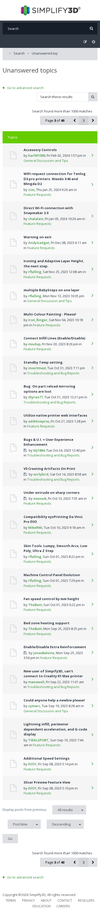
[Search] (91, 28)
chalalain (35, 218)
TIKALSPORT (38, 740)
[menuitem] (93, 42)
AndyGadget (38, 242)
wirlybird (40, 474)
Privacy (28, 900)
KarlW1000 (36, 155)
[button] (74, 120)
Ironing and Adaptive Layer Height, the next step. (54, 263)
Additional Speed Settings (46, 758)
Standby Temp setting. (44, 362)
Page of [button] (54, 120)
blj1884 (39, 450)
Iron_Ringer (37, 320)
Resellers (86, 900)
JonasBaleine (43, 653)
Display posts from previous (38, 809)
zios (31, 189)
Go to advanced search (25, 87)
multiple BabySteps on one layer (51, 290)
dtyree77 (35, 397)
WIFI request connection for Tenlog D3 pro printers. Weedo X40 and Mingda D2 (55, 178)
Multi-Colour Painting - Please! (50, 314)
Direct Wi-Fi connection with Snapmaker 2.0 (48, 210)
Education (42, 906)
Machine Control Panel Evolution (52, 575)
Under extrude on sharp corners (51, 492)
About (46, 900)
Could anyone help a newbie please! (54, 700)
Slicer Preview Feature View (47, 782)
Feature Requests (37, 194)
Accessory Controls (40, 149)
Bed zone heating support (46, 623)
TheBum (35, 604)
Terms (11, 900)
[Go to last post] (92, 156)
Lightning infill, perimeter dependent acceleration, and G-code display (55, 729)
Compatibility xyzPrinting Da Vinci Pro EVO (53, 519)
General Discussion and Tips (46, 160)
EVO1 (32, 764)
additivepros (38, 421)
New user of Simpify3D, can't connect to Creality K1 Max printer (53, 674)
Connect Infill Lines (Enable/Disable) (54, 338)
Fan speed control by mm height (51, 598)
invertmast (37, 368)
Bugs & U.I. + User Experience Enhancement (48, 442)
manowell (36, 682)
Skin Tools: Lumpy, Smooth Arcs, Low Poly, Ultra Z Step (55, 548)
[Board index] (50, 10)
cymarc (34, 706)
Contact (64, 900)
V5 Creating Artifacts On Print (49, 468)
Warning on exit (38, 237)
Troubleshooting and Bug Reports (53, 373)
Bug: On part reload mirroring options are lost (49, 389)
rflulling (34, 271)
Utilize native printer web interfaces (55, 415)
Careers (63, 906)
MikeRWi (35, 527)
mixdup (34, 344)
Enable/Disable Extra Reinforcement (55, 647)
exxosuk (39, 498)
